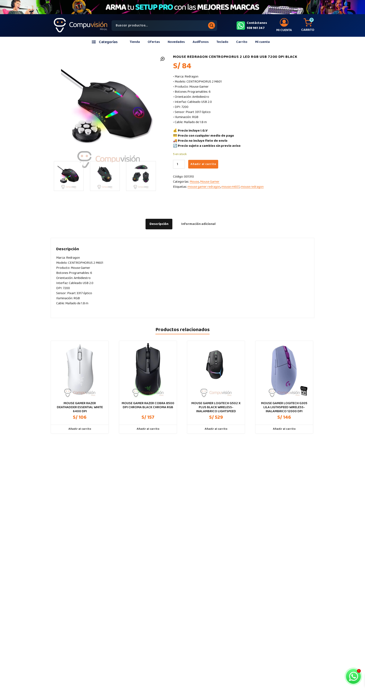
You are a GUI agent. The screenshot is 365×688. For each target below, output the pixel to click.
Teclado (222, 42)
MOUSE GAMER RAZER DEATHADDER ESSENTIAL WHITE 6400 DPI (80, 407)
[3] (141, 176)
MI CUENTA (284, 30)
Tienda (135, 42)
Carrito (241, 42)
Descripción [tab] (159, 224)
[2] (105, 176)
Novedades (176, 42)
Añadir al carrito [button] (79, 429)
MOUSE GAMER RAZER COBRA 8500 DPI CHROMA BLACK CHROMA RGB (148, 405)
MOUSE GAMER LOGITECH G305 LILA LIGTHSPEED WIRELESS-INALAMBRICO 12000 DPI (284, 407)
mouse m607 (230, 186)
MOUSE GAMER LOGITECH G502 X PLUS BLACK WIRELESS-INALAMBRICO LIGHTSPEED (216, 407)
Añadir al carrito (203, 164)
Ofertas (154, 42)
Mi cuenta (262, 42)
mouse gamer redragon (204, 186)
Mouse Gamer (209, 181)
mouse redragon (252, 186)
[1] (69, 176)
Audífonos (201, 42)
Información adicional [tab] (198, 224)
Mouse (194, 181)
